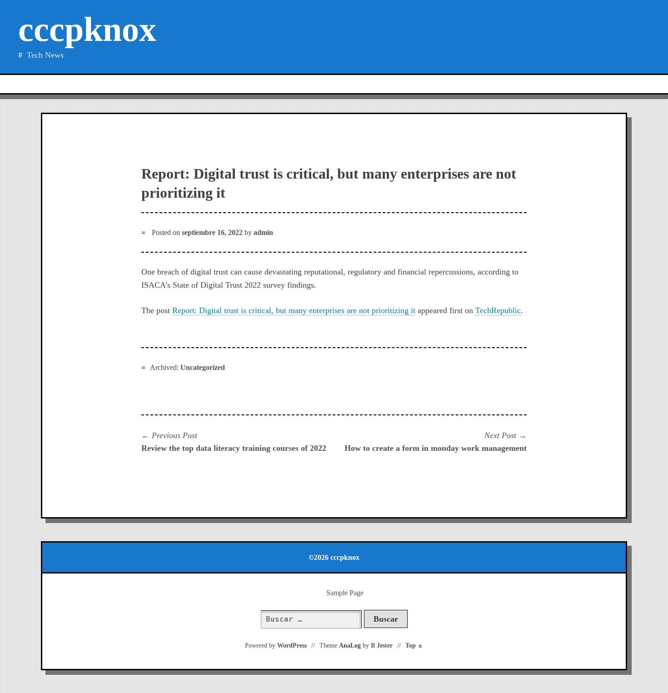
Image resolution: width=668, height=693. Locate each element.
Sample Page (345, 593)
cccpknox (87, 29)
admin (263, 232)
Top (414, 645)
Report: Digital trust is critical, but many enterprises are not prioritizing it (293, 310)
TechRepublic (498, 310)
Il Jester (382, 645)
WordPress (292, 645)
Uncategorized (202, 367)
